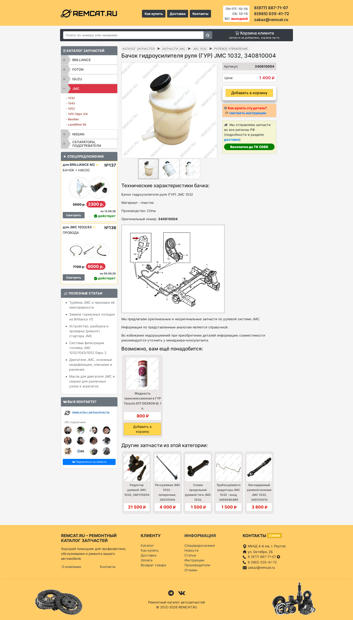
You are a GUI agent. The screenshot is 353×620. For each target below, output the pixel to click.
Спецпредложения (199, 545)
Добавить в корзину (249, 93)
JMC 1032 (200, 48)
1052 (71, 108)
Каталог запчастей (139, 48)
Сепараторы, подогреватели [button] (86, 144)
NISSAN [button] (78, 134)
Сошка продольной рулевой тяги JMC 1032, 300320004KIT (198, 494)
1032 (71, 98)
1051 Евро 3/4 (78, 114)
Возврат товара (153, 565)
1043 (71, 103)
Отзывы (190, 570)
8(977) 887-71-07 (271, 7)
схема (274, 535)
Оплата (146, 560)
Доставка (177, 14)
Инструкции (194, 560)
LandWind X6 (77, 124)
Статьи (190, 555)
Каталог (147, 545)
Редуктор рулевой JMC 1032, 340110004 (136, 489)
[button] (213, 110)
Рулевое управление (231, 48)
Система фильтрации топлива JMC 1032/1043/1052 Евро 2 (87, 348)
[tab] (89, 60)
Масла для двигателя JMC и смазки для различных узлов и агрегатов (92, 381)
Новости (191, 550)
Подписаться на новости (90, 461)
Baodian (73, 119)
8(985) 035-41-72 (271, 13)
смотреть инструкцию (247, 113)
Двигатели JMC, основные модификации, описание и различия (90, 364)
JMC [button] (75, 89)
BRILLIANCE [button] (81, 60)
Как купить (154, 14)
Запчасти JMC (173, 48)
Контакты (200, 14)
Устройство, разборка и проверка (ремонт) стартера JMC (88, 331)
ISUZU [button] (77, 79)
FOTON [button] (78, 69)
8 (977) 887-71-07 (262, 557)
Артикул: (229, 66)
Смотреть (73, 215)
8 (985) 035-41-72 (262, 562)
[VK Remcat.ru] (181, 593)
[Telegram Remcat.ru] (171, 593)
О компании (71, 567)
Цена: (228, 78)
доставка (231, 139)
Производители (197, 565)
